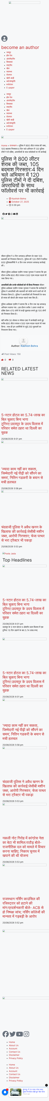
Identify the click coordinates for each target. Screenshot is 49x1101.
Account (13, 1048)
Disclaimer (14, 1055)
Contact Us (14, 1052)
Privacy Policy (16, 1058)
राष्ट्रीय (9, 65)
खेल (7, 68)
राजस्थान (13, 145)
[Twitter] (12, 1034)
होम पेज (9, 55)
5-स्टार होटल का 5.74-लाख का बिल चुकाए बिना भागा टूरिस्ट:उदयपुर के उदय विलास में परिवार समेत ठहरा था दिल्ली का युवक (23, 424)
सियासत (9, 62)
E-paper (10, 87)
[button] (4, 214)
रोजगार (9, 75)
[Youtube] (19, 1034)
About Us (13, 1045)
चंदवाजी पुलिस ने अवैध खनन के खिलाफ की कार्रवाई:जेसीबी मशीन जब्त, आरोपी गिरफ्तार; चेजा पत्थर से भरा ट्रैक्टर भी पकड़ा (23, 533)
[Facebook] (6, 1034)
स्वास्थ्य (9, 71)
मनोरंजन (9, 84)
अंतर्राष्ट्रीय (10, 59)
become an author (20, 47)
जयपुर (8, 52)
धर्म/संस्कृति (10, 81)
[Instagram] (26, 1034)
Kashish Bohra (29, 345)
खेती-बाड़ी (10, 78)
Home (4, 145)
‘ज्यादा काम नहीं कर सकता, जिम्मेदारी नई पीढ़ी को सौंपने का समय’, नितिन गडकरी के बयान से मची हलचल (22, 475)
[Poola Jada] (9, 553)
